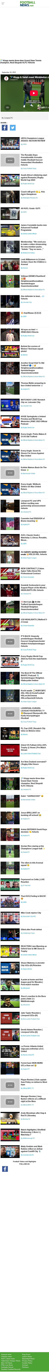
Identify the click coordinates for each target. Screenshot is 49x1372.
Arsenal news (6, 1354)
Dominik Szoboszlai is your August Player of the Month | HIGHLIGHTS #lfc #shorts (33, 587)
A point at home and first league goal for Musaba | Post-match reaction (32, 982)
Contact (25, 1365)
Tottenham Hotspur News (10, 1361)
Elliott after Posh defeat (31, 930)
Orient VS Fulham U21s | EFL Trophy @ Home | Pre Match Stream (34, 747)
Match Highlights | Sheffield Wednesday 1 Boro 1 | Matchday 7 (33, 1132)
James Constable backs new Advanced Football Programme (34, 227)
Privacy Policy (27, 1361)
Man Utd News (6, 1363)
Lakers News (27, 1356)
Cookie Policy (27, 1363)
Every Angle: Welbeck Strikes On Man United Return (31, 486)
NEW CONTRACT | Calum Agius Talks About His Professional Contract (32, 570)
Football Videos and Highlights (24, 1161)
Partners (25, 1367)
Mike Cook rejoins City (31, 913)
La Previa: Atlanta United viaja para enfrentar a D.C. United (32, 1048)
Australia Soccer (7, 1367)
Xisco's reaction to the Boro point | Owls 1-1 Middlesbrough (33, 998)
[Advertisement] (24, 32)
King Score (26, 1354)
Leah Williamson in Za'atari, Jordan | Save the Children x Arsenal (33, 261)
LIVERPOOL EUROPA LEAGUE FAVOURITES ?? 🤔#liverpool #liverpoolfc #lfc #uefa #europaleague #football (34, 713)
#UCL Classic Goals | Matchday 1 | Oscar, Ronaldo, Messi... (34, 537)
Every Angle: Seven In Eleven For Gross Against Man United (32, 453)
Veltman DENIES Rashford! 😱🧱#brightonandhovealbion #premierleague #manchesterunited (33, 281)
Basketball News (28, 1359)
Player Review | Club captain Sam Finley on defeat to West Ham (34, 1082)
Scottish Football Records (10, 1369)
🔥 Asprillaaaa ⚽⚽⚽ (31, 313)
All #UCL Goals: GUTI (30, 208)
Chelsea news (6, 1356)
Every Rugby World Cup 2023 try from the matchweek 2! (34, 658)
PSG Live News (7, 1365)
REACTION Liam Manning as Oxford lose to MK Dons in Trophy (34, 948)
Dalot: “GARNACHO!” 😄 (32, 796)
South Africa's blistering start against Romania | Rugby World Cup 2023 (34, 177)
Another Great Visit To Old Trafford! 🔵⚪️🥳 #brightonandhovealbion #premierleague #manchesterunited (32, 368)
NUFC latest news (8, 1359)
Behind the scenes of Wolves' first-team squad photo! (32, 348)
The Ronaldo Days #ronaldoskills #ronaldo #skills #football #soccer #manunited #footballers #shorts (32, 160)
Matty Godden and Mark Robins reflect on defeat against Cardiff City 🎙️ (31, 1148)
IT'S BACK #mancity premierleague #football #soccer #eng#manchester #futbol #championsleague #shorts (33, 641)
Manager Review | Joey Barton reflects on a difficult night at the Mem (33, 1098)
